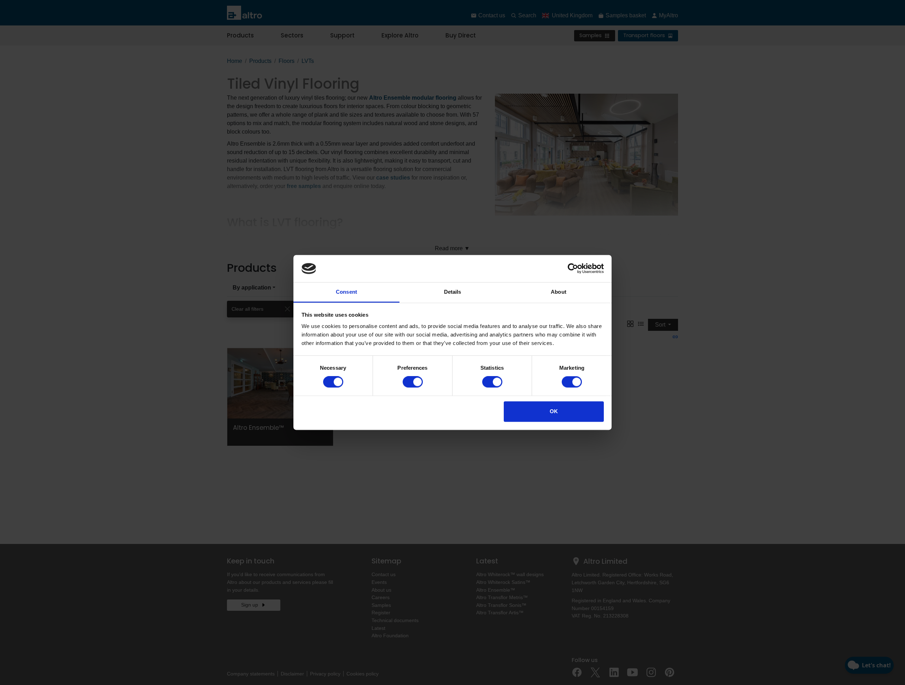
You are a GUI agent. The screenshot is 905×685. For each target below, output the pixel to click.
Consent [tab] (346, 292)
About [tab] (558, 292)
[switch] (413, 382)
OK (554, 411)
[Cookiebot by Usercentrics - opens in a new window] (573, 268)
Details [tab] (452, 292)
